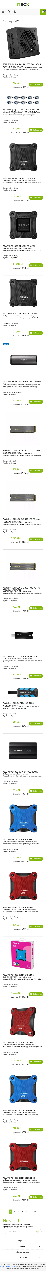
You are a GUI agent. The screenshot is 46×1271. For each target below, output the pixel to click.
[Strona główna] (22, 4)
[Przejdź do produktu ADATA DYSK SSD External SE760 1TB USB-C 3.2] (23, 360)
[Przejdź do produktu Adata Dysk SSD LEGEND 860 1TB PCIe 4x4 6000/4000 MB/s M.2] (23, 429)
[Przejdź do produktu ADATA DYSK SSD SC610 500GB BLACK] (23, 635)
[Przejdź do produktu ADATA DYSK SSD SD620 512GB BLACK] (23, 293)
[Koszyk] (43, 12)
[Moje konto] (15, 12)
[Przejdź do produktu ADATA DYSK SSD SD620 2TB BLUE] (23, 954)
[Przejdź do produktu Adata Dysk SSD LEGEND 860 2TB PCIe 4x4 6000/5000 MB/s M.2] (23, 498)
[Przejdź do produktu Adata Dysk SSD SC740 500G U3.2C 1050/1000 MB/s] (23, 692)
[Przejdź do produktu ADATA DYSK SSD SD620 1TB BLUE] (23, 818)
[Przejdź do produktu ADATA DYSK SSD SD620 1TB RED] (23, 886)
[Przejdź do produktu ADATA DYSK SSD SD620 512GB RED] (23, 1157)
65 (35, 1212)
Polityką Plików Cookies (8, 1266)
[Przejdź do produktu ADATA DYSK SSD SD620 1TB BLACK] (23, 157)
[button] (3, 12)
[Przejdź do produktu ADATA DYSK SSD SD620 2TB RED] (23, 1021)
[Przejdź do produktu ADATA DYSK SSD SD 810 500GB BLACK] (23, 751)
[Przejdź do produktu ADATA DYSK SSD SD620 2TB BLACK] (23, 225)
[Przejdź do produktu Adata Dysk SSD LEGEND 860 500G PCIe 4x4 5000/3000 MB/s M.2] (23, 567)
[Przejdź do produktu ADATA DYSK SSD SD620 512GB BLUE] (23, 1089)
